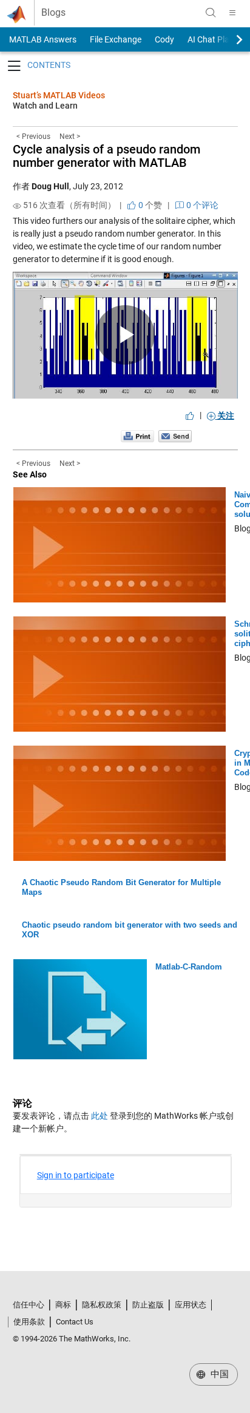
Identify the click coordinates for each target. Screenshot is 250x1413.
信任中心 (28, 1304)
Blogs (53, 13)
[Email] (175, 435)
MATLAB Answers (41, 39)
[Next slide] (229, 39)
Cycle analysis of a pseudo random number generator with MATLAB (106, 156)
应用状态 (190, 1304)
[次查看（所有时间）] (17, 205)
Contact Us (74, 1321)
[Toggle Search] (210, 12)
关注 (224, 415)
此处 (99, 1116)
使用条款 (29, 1321)
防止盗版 (148, 1304)
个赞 (149, 205)
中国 (218, 1374)
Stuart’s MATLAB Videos (59, 95)
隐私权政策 (101, 1304)
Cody (164, 39)
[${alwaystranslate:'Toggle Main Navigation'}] (232, 12)
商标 (63, 1304)
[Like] (190, 415)
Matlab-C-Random (188, 966)
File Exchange (115, 39)
